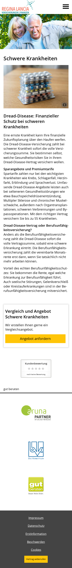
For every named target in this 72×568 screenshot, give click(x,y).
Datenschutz (36, 526)
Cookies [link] (36, 550)
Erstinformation (36, 534)
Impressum (36, 518)
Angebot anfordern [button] (35, 338)
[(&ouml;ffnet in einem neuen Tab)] (36, 500)
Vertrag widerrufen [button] (36, 559)
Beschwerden (36, 542)
